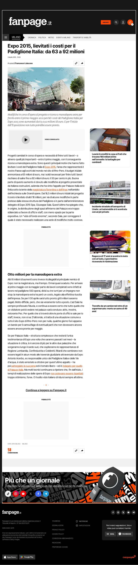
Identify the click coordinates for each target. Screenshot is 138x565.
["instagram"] (16, 494)
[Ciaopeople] (129, 558)
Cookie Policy (58, 534)
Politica (42, 37)
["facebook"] (38, 494)
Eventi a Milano (63, 37)
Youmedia (56, 521)
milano (16, 37)
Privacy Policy (58, 530)
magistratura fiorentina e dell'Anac (50, 189)
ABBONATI (106, 22)
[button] (82, 63)
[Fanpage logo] (27, 22)
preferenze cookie (60, 547)
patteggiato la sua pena (23, 365)
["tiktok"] (8, 494)
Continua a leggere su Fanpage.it (46, 390)
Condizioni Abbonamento (62, 538)
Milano (24, 444)
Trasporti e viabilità (82, 37)
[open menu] (5, 37)
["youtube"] (23, 494)
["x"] (31, 494)
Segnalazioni (57, 525)
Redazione (56, 543)
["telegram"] (46, 494)
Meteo (51, 37)
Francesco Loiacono (24, 63)
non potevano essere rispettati (67, 373)
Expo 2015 (50, 166)
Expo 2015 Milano (14, 444)
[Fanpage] (11, 512)
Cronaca (32, 37)
